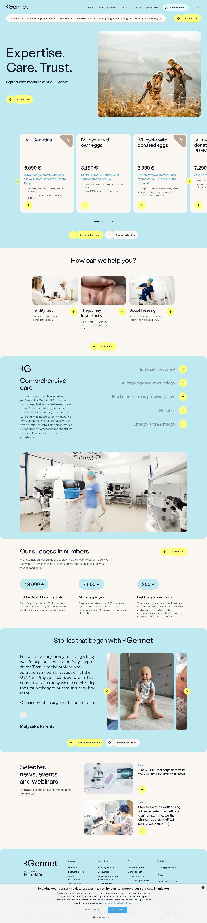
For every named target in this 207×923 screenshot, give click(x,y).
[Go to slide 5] (112, 221)
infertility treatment (53, 412)
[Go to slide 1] (97, 221)
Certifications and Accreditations (108, 878)
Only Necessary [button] (93, 909)
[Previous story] (107, 691)
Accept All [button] (117, 909)
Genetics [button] (65, 18)
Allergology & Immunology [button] (113, 18)
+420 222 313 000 (167, 881)
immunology (27, 420)
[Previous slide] (17, 181)
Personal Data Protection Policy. (117, 903)
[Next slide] (189, 181)
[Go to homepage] (17, 6)
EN (195, 7)
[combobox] (203, 887)
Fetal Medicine (76, 871)
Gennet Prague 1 (137, 867)
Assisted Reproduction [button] (40, 18)
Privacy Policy (106, 867)
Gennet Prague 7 (137, 871)
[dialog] (103, 903)
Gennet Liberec (136, 876)
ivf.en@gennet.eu (166, 867)
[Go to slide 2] (102, 221)
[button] (103, 917)
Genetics (73, 867)
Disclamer (103, 871)
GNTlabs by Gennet (138, 880)
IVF (22, 416)
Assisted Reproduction (75, 878)
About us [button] (15, 18)
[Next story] (187, 691)
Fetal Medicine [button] (84, 18)
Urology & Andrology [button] (146, 18)
